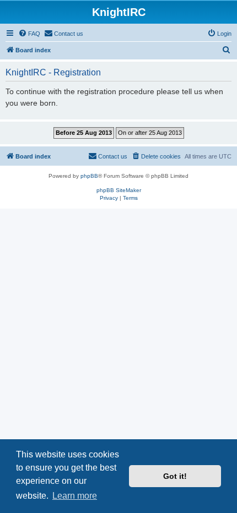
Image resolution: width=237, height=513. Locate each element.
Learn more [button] (74, 495)
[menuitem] (29, 33)
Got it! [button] (175, 476)
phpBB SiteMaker (118, 190)
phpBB (89, 176)
